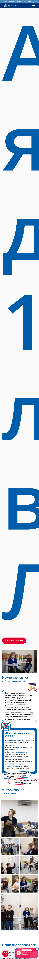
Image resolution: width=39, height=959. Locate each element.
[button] (14, 641)
